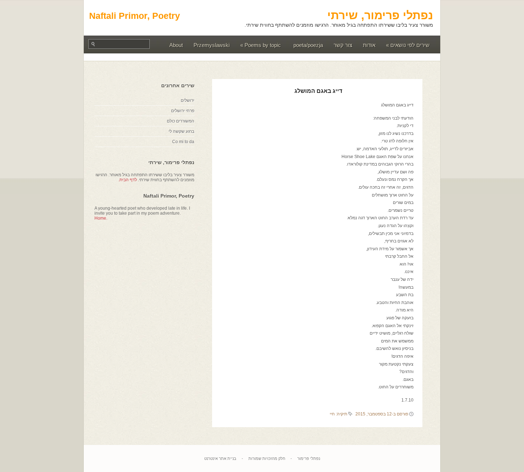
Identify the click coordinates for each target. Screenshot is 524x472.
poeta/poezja (308, 45)
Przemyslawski (212, 45)
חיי (332, 413)
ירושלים (187, 100)
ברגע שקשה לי (181, 131)
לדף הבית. (127, 179)
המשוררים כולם (180, 121)
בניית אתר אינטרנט (220, 458)
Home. (100, 218)
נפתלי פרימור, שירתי (380, 15)
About (176, 45)
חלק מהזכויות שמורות (266, 458)
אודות (369, 45)
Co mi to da (183, 141)
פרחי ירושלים (182, 110)
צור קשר (343, 45)
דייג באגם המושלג (318, 91)
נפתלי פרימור (308, 458)
